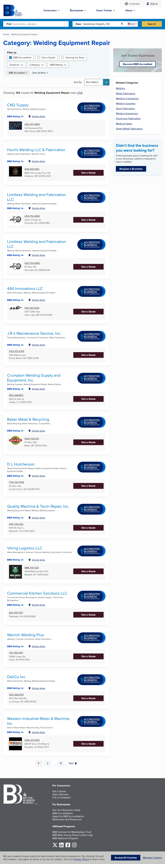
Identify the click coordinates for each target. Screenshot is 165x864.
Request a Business (131, 169)
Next (71, 763)
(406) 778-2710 (31, 438)
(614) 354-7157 (16, 612)
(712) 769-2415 (16, 652)
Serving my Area (75, 57)
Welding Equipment (127, 113)
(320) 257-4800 (32, 124)
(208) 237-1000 (32, 740)
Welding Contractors (127, 98)
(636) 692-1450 (31, 169)
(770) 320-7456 (16, 482)
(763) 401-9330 (31, 308)
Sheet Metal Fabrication (129, 129)
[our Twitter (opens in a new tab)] (55, 847)
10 (62, 764)
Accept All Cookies (126, 857)
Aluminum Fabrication (128, 118)
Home (6, 34)
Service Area (38, 116)
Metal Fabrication (125, 93)
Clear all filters (39, 72)
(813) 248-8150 (16, 395)
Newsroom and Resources (67, 819)
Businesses (76, 10)
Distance (14, 65)
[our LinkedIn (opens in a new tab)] (61, 847)
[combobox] (41, 24)
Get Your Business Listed (66, 810)
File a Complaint (61, 797)
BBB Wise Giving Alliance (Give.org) (72, 835)
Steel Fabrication (125, 108)
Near (79, 24)
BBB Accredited (22, 57)
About (128, 10)
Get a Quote (48, 57)
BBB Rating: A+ (15, 255)
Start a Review (60, 794)
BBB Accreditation (62, 813)
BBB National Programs (65, 838)
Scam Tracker (104, 10)
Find (8, 24)
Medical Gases (124, 124)
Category (34, 65)
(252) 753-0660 (32, 216)
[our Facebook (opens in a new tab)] (67, 847)
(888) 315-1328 (31, 567)
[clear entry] (123, 24)
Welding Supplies (125, 103)
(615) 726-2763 (16, 524)
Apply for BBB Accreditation (68, 816)
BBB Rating (56, 65)
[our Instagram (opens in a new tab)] (74, 847)
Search (152, 24)
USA (80, 93)
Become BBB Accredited (137, 64)
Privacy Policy (81, 859)
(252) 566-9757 (16, 694)
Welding (120, 88)
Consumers (50, 10)
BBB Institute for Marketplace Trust (71, 832)
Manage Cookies (152, 857)
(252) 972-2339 (16, 351)
